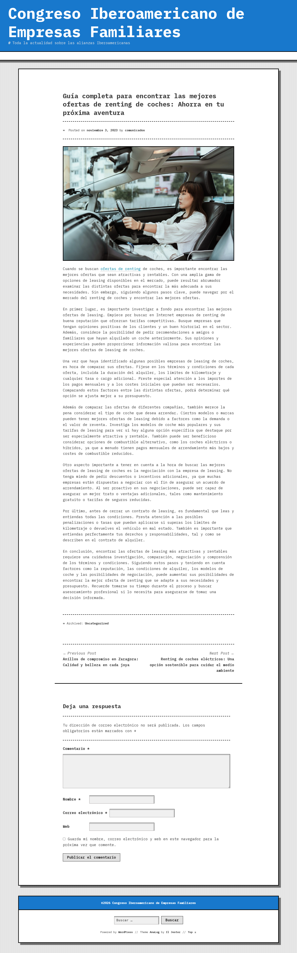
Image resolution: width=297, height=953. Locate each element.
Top (192, 932)
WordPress (125, 932)
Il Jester (173, 932)
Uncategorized (96, 623)
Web (66, 826)
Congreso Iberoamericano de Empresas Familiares (126, 22)
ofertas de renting (121, 268)
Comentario (76, 748)
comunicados (135, 130)
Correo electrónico (85, 812)
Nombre (72, 799)
